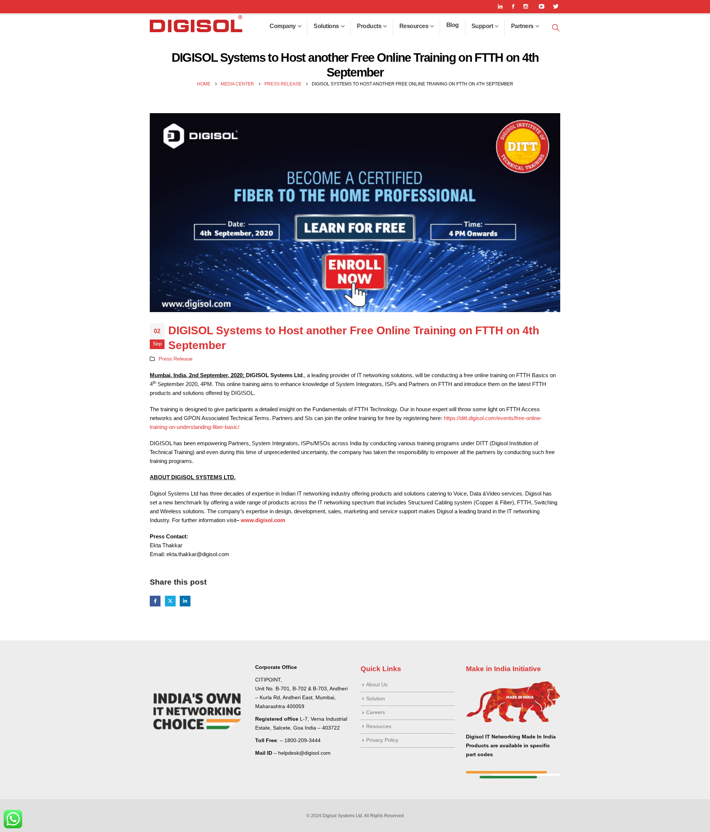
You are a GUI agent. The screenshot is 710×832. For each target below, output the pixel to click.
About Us (377, 684)
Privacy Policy (382, 740)
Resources (414, 26)
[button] (555, 28)
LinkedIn (185, 601)
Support (482, 26)
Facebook (155, 601)
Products (369, 26)
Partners (522, 26)
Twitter (170, 601)
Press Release (176, 359)
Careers (375, 712)
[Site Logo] (196, 23)
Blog (452, 25)
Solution (375, 698)
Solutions (326, 26)
